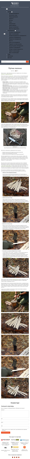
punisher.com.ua (13, 449)
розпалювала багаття (15, 279)
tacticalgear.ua (13, 442)
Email (2, 422)
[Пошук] (27, 62)
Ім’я (2, 418)
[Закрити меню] (7, 9)
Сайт (2, 425)
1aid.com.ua (23, 449)
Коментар (3, 409)
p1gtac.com (2, 450)
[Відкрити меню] (4, 33)
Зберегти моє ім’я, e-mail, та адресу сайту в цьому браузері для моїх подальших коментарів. (14, 430)
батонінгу (8, 176)
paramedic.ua (22, 442)
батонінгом (3, 74)
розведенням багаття (9, 74)
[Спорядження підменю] (15, 30)
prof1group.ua (4, 442)
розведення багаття (8, 257)
